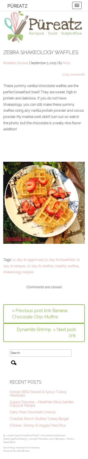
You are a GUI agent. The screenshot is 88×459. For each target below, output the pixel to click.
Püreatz (17, 6)
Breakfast (9, 63)
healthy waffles (67, 266)
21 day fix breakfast (60, 260)
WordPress (24, 450)
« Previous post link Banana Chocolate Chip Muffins (39, 313)
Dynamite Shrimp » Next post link (46, 332)
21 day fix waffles (40, 266)
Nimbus (35, 447)
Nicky (67, 63)
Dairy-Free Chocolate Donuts (33, 412)
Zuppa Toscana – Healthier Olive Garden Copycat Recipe (41, 403)
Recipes (22, 63)
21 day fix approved (27, 260)
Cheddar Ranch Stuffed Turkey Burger (39, 419)
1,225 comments (73, 74)
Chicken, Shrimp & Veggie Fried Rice (38, 425)
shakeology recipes (18, 272)
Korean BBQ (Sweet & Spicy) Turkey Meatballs (38, 393)
